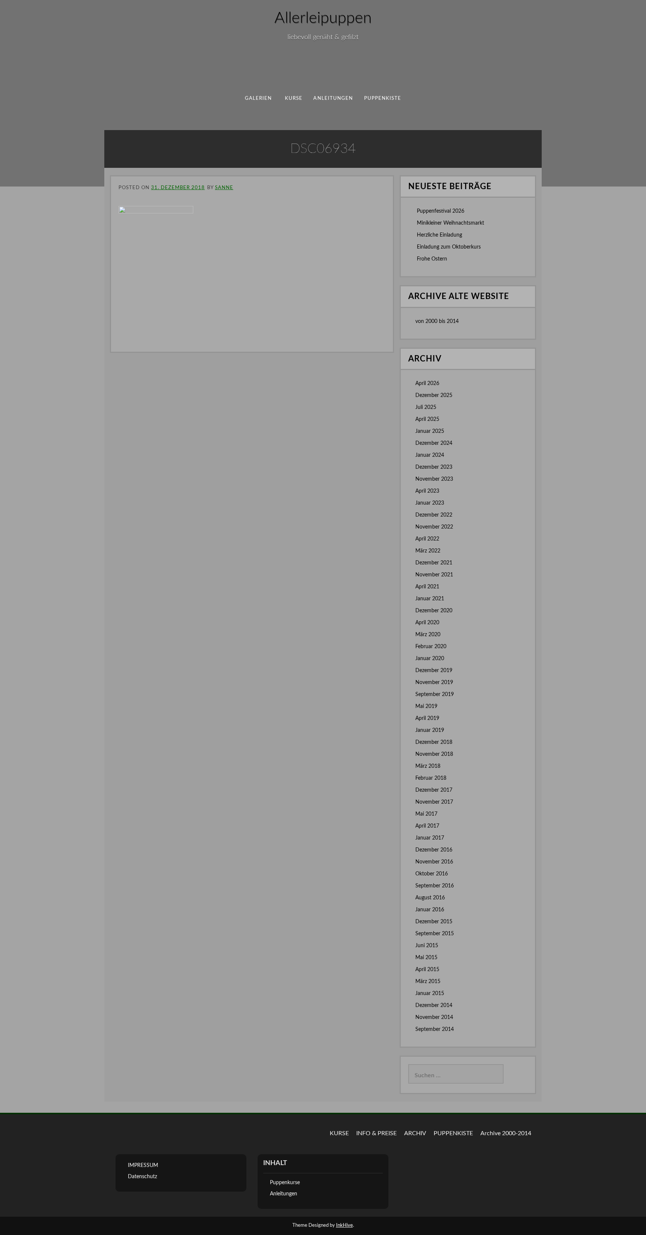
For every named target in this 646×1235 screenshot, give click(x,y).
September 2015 (434, 933)
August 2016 (430, 897)
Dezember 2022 (433, 515)
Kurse (293, 98)
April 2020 (427, 622)
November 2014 (434, 1017)
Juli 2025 (425, 407)
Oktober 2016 (431, 874)
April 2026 (427, 383)
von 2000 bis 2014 (437, 321)
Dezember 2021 (433, 563)
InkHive (344, 1225)
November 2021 (434, 575)
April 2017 (427, 826)
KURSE (339, 1133)
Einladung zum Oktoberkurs (449, 247)
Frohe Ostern (432, 259)
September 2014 (434, 1029)
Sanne (224, 187)
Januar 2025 (429, 431)
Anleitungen (333, 98)
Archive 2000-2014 (505, 1133)
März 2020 (427, 634)
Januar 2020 (429, 658)
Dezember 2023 (433, 467)
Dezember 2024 (433, 443)
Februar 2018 (430, 778)
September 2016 (434, 885)
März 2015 (427, 981)
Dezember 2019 (433, 670)
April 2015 (427, 969)
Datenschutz (142, 1176)
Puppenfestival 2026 (440, 211)
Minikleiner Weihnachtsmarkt (450, 223)
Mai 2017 (426, 814)
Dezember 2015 (433, 921)
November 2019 (434, 682)
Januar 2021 (429, 598)
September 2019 (434, 694)
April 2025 (427, 419)
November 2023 (434, 479)
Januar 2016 (429, 909)
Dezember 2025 (433, 395)
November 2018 (434, 754)
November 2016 (434, 862)
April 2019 (427, 718)
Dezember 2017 (433, 790)
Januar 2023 (429, 503)
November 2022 (434, 527)
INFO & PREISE (376, 1133)
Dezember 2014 (433, 1005)
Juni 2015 (426, 945)
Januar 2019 (429, 730)
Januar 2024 (429, 455)
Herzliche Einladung (439, 235)
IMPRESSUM (143, 1165)
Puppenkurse (285, 1182)
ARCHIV (415, 1133)
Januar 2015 (429, 993)
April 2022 (427, 539)
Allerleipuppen (323, 18)
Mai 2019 (426, 706)
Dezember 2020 (433, 610)
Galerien (258, 98)
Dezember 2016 (433, 850)
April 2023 (427, 491)
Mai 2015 (426, 957)
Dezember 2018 (433, 742)
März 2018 (427, 766)
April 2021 (427, 586)
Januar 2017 (429, 838)
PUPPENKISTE (383, 98)
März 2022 (427, 551)
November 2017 (434, 802)
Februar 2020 (430, 646)
